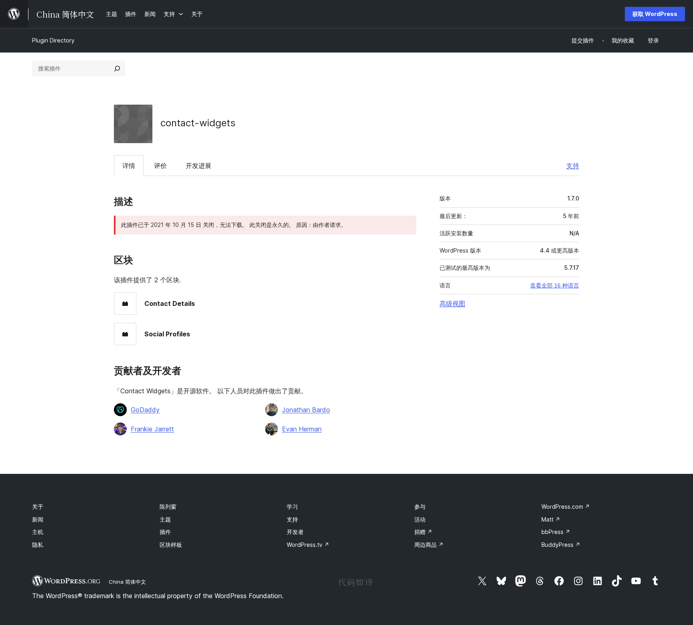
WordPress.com (565, 506)
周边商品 (429, 544)
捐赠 (423, 531)
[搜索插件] (117, 69)
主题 (165, 519)
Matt (550, 519)
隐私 (37, 544)
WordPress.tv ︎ (308, 544)
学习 (292, 506)
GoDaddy (145, 410)
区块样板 (171, 544)
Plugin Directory (53, 40)
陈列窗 (168, 506)
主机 (37, 531)
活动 (420, 519)
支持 (572, 166)
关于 (37, 506)
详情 (128, 166)
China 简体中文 (127, 581)
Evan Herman (302, 429)
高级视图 (452, 303)
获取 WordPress (654, 13)
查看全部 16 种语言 (554, 285)
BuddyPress (560, 544)
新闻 (37, 519)
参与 (420, 506)
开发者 (295, 531)
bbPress (555, 531)
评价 (160, 166)
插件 (165, 531)
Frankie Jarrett (152, 429)
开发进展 (198, 166)
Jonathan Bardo (306, 410)
